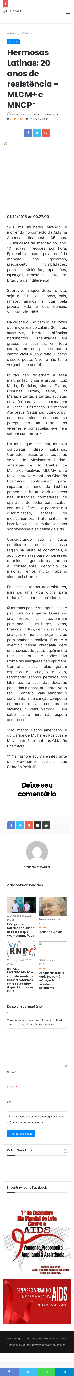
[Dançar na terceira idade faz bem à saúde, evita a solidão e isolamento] (53, 949)
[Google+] (46, 133)
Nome (12, 1072)
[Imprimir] (46, 825)
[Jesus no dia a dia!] (53, 906)
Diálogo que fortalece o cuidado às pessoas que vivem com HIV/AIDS (20, 930)
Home (13, 33)
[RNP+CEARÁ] (12, 11)
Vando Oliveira (20, 114)
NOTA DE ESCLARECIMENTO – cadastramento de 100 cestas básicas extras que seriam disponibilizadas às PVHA (20, 980)
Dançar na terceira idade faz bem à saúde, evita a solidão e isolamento (51, 980)
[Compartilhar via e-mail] (37, 825)
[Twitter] (37, 133)
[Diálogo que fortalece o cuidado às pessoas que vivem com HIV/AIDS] (21, 905)
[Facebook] (28, 133)
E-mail (12, 1086)
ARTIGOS (25, 33)
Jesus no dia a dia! (51, 932)
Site (9, 1101)
